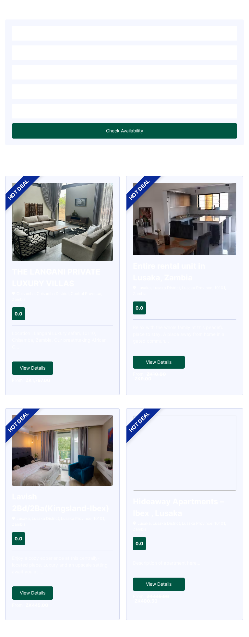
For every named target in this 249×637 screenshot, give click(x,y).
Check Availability (124, 130)
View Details (32, 368)
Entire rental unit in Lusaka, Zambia (169, 271)
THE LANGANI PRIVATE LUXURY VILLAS (56, 277)
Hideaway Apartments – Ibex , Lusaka (178, 507)
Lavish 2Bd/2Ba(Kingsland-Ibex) (60, 502)
